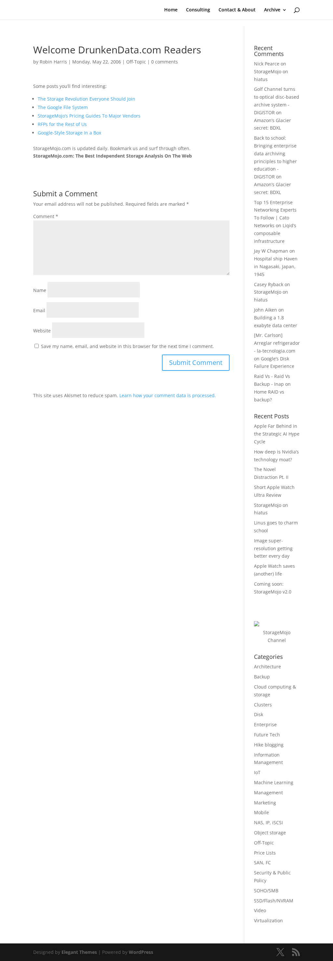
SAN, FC (262, 862)
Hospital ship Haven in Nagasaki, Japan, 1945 (276, 266)
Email (39, 310)
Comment (45, 216)
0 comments (164, 62)
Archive (272, 10)
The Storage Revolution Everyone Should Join (86, 99)
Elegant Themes (79, 952)
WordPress (141, 952)
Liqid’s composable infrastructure (275, 233)
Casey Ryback (268, 284)
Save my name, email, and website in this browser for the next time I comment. (127, 346)
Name (39, 290)
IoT (257, 772)
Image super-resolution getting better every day (273, 548)
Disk (258, 714)
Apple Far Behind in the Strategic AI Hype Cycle (277, 434)
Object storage (270, 832)
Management (268, 792)
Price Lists (265, 853)
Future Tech (267, 734)
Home (171, 10)
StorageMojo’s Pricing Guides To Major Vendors (89, 116)
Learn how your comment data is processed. (167, 395)
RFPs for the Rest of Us (62, 124)
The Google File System (63, 107)
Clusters (263, 705)
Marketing (265, 803)
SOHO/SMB (266, 890)
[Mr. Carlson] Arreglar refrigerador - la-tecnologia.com (277, 343)
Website (42, 330)
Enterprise (265, 724)
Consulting (198, 10)
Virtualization (268, 920)
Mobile (261, 812)
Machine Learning (273, 782)
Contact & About (237, 10)
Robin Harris (53, 62)
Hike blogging (269, 745)
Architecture (267, 666)
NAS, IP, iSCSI (268, 822)
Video (260, 910)
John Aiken (265, 310)
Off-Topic (136, 62)
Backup (262, 677)
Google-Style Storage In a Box (69, 133)
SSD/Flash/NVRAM (273, 901)
